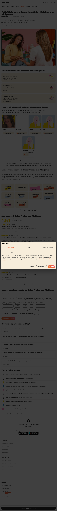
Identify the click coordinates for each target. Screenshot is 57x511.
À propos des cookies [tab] (47, 247)
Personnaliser (40, 266)
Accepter (51, 266)
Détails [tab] (28, 247)
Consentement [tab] (10, 247)
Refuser (32, 266)
